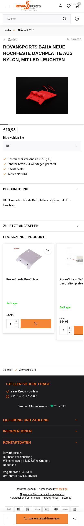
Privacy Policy (51, 498)
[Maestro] (56, 509)
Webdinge (61, 489)
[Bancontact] (46, 509)
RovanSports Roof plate (22, 280)
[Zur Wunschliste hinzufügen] (48, 250)
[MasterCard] (18, 509)
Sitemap (66, 498)
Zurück (12, 40)
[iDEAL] (28, 509)
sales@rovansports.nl (24, 392)
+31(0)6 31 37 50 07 (23, 396)
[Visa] (37, 509)
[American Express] (75, 509)
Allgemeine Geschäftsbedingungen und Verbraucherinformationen (37, 496)
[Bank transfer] (9, 509)
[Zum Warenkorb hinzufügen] (36, 323)
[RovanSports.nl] (28, 6)
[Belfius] (65, 509)
